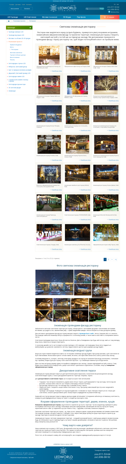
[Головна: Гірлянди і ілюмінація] (9, 21)
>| (116, 259)
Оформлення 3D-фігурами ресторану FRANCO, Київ (75, 96)
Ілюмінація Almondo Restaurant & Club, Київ (105, 215)
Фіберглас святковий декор (18, 67)
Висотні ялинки (14, 57)
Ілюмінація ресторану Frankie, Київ (47, 155)
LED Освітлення (30, 17)
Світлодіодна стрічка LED (17, 63)
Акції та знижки (15, 8)
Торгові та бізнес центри (18, 55)
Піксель (12, 60)
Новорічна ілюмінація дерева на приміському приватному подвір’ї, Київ (105, 96)
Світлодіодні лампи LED (16, 76)
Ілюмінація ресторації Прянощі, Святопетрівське (46, 215)
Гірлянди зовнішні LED (16, 32)
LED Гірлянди (13, 17)
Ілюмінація (12, 91)
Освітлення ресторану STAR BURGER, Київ (77, 215)
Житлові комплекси (16, 52)
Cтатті (23, 4)
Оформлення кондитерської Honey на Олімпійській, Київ (48, 67)
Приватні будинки (15, 45)
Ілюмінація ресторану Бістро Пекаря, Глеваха (48, 126)
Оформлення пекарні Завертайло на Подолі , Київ (48, 96)
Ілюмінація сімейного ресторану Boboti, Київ (76, 185)
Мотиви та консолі (49, 17)
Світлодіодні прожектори (17, 84)
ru (115, 4)
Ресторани (14, 49)
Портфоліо (27, 8)
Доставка (18, 4)
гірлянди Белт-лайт (86, 333)
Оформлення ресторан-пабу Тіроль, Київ (106, 245)
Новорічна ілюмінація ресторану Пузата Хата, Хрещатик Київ (106, 156)
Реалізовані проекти (15, 42)
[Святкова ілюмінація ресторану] (54, 282)
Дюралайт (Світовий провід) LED (19, 73)
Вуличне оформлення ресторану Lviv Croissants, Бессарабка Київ (48, 185)
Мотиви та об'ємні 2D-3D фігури (19, 38)
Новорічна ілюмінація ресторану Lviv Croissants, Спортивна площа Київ (104, 126)
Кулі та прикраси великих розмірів (20, 70)
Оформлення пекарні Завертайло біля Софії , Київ (105, 67)
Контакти (29, 4)
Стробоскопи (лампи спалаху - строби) (19, 80)
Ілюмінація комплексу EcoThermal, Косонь (77, 245)
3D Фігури (67, 17)
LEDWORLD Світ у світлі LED (63, 8)
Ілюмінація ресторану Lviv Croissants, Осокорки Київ (76, 126)
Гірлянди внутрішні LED (16, 35)
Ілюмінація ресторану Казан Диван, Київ (106, 185)
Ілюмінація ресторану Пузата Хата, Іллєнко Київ (75, 156)
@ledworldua (115, 12)
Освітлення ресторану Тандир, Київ (48, 245)
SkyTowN (31, 457)
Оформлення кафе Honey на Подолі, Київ (77, 66)
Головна (11, 4)
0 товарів (110, 17)
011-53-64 (113, 7)
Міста (11, 47)
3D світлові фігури (15, 88)
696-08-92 (113, 9)
